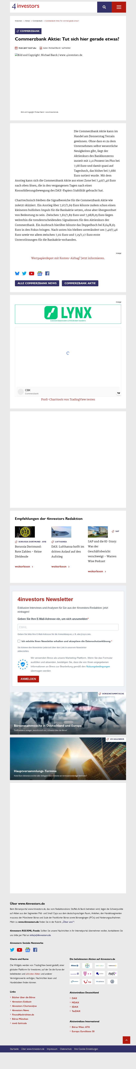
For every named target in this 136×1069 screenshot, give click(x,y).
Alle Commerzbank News (37, 283)
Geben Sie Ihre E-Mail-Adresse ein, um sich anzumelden (53, 619)
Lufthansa (61, 542)
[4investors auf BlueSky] (17, 274)
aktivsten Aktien (33, 973)
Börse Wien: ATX (81, 1027)
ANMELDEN (28, 679)
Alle (119, 7)
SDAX (75, 1006)
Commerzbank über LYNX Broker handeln (68, 320)
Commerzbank (37, 21)
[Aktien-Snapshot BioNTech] (100, 965)
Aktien (27, 21)
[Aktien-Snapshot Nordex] (75, 981)
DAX (74, 998)
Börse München (20, 1018)
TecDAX (76, 1011)
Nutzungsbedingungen (98, 666)
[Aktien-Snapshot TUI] (87, 981)
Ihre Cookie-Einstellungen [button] (86, 1048)
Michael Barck (54, 48)
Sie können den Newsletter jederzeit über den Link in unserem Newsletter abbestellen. (52, 649)
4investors (18, 21)
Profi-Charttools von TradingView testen (68, 399)
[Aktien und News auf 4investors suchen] (104, 7)
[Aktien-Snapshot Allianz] (75, 965)
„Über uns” (68, 921)
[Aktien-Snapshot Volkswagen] (112, 981)
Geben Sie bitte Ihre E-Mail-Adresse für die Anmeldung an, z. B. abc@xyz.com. (54, 634)
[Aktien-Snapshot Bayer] (87, 965)
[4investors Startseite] (25, 6)
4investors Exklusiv (22, 1001)
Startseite (14, 1048)
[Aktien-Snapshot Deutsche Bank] (75, 973)
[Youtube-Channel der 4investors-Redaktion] (31, 273)
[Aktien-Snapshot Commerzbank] (112, 965)
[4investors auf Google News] (40, 273)
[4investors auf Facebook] (47, 274)
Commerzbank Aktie (80, 283)
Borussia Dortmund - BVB (32, 542)
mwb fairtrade (19, 1023)
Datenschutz (66, 1048)
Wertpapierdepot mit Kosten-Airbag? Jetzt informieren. (68, 258)
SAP (117, 531)
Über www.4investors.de (32, 1048)
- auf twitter (65, 48)
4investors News (20, 1010)
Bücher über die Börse (23, 997)
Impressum (52, 1048)
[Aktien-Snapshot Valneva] (100, 981)
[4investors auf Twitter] (24, 274)
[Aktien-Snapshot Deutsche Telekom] (87, 973)
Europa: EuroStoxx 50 (83, 1031)
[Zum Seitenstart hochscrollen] (126, 1040)
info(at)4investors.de (40, 935)
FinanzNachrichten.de (23, 1014)
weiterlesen (22, 566)
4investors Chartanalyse (24, 1005)
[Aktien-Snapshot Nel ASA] (112, 973)
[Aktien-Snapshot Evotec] (100, 973)
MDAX (75, 1002)
